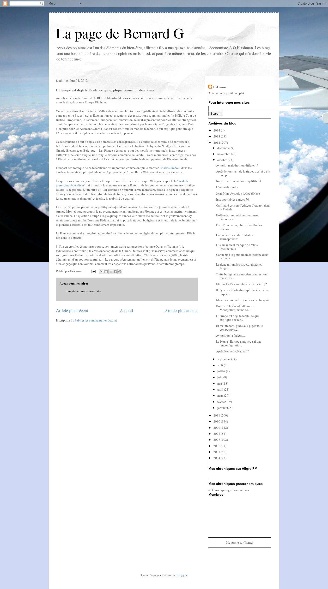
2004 (217, 458)
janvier (222, 407)
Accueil (126, 310)
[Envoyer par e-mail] (101, 271)
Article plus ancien (181, 310)
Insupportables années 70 (232, 199)
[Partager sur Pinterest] (119, 271)
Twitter (248, 542)
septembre (224, 359)
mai (220, 383)
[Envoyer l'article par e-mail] (93, 271)
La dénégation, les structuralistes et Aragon (239, 266)
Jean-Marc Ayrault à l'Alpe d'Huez (238, 193)
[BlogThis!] (106, 271)
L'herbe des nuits (227, 187)
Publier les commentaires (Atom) (96, 320)
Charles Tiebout (170, 168)
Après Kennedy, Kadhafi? (232, 351)
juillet (221, 371)
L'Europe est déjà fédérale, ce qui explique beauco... (237, 318)
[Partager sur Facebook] (115, 271)
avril (220, 389)
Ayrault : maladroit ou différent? (237, 165)
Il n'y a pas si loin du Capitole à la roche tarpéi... (242, 292)
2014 (217, 130)
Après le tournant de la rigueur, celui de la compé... (243, 173)
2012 (217, 142)
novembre (224, 154)
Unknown (219, 87)
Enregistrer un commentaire (83, 291)
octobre (222, 160)
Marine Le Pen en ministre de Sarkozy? (241, 284)
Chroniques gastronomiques (230, 490)
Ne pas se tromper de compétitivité (238, 181)
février (221, 401)
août (220, 365)
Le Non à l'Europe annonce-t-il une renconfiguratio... (238, 343)
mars (220, 395)
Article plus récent (72, 310)
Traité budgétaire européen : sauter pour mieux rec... (242, 276)
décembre (224, 148)
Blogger (181, 575)
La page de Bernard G (120, 32)
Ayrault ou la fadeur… (230, 335)
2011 (217, 415)
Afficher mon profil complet (226, 93)
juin (220, 377)
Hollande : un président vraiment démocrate (237, 217)
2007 (217, 439)
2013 (217, 136)
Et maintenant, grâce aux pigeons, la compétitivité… (239, 327)
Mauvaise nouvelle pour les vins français (242, 300)
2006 (217, 446)
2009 (217, 427)
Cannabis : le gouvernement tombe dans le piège (242, 256)
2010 (217, 421)
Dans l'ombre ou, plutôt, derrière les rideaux (239, 227)
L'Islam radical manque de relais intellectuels (237, 247)
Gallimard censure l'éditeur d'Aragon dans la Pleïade (243, 207)
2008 (217, 433)
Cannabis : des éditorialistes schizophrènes (234, 237)
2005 (217, 452)
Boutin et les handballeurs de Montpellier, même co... (235, 308)
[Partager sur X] (110, 271)
